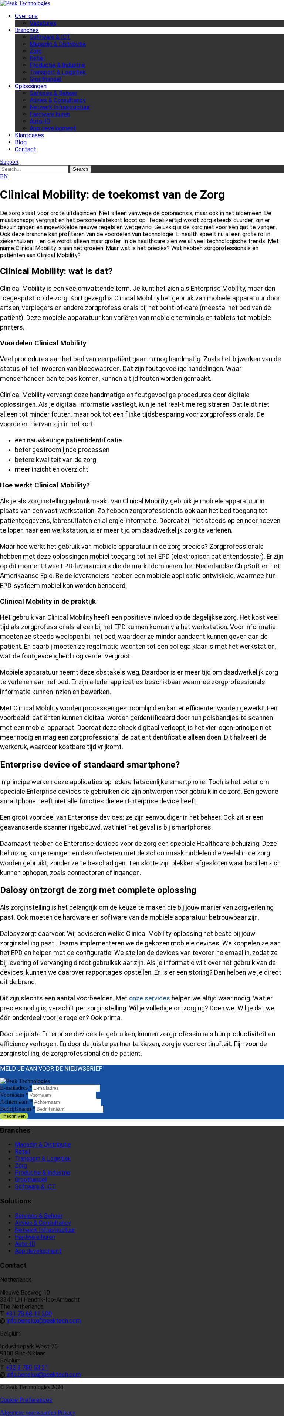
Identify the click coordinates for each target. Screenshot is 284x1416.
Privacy (66, 1412)
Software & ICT (50, 37)
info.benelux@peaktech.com (44, 1320)
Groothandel (45, 79)
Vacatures (43, 23)
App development (53, 128)
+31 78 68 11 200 (29, 1313)
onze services (149, 998)
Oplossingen (31, 86)
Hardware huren (50, 114)
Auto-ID (40, 121)
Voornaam (14, 1095)
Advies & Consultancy (58, 100)
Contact (25, 149)
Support (9, 162)
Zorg (36, 51)
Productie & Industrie (57, 65)
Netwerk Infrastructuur (60, 107)
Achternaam (16, 1102)
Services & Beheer (53, 93)
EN (4, 176)
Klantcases (29, 135)
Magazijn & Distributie (58, 44)
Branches (27, 30)
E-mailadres (16, 1088)
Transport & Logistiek (58, 72)
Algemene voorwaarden (28, 1412)
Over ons (26, 16)
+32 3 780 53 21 (27, 1367)
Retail (37, 58)
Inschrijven (14, 1116)
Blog (21, 142)
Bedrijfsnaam (18, 1109)
